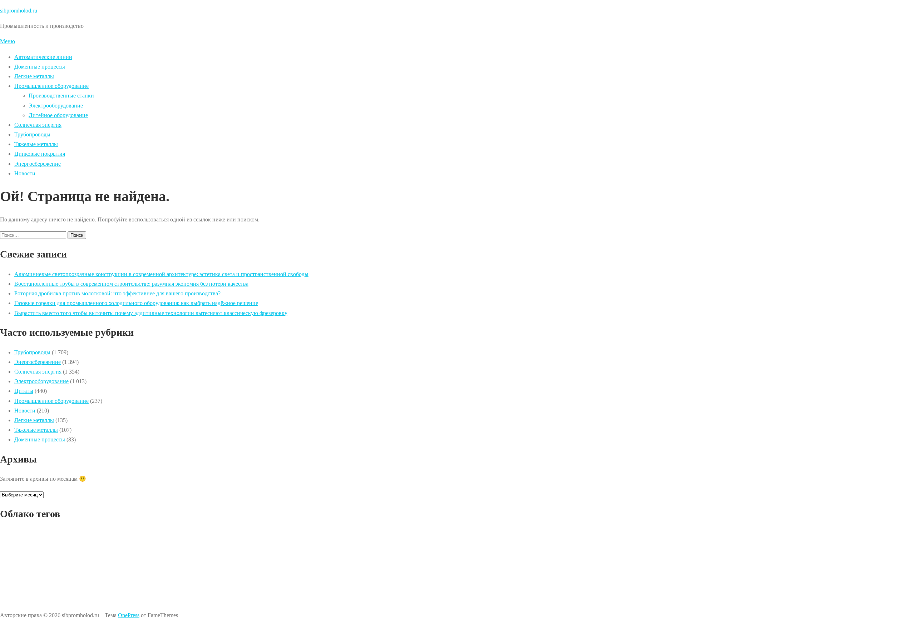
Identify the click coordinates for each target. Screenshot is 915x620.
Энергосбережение (37, 164)
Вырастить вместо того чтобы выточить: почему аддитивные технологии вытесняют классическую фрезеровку (150, 313)
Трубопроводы (32, 134)
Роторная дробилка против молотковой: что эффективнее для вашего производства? (117, 293)
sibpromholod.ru (18, 11)
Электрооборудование (56, 105)
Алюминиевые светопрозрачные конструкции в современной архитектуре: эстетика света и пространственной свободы (161, 274)
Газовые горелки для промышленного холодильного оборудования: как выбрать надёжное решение (136, 303)
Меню (7, 41)
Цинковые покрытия (39, 154)
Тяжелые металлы (36, 144)
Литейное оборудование (58, 115)
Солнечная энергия (37, 125)
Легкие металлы (34, 76)
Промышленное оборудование (51, 86)
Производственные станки (61, 95)
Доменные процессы (39, 67)
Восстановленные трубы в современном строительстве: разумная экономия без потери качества (131, 284)
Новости (24, 173)
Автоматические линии (43, 57)
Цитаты (23, 391)
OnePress (128, 615)
